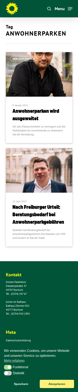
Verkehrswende (23, 59)
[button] (8, 367)
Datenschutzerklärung (18, 340)
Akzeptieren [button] (56, 384)
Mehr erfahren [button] (14, 360)
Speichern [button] (21, 384)
